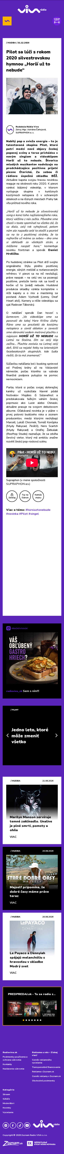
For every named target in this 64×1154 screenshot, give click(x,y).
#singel (34, 514)
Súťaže (6, 1098)
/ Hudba (11, 42)
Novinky (7, 1107)
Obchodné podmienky (43, 1080)
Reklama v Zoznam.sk (43, 1071)
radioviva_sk (14, 691)
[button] (23, 1020)
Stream (6, 1094)
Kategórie (8, 1089)
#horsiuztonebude (38, 510)
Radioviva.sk (10, 1052)
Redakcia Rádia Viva (27, 126)
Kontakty (7, 1064)
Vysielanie (8, 1112)
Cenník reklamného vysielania (42, 1061)
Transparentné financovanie (46, 1067)
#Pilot (23, 514)
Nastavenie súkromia (13, 1068)
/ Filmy (14, 709)
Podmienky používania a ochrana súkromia (15, 1058)
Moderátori (8, 1103)
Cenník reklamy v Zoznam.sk (46, 1076)
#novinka (12, 514)
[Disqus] (32, 564)
